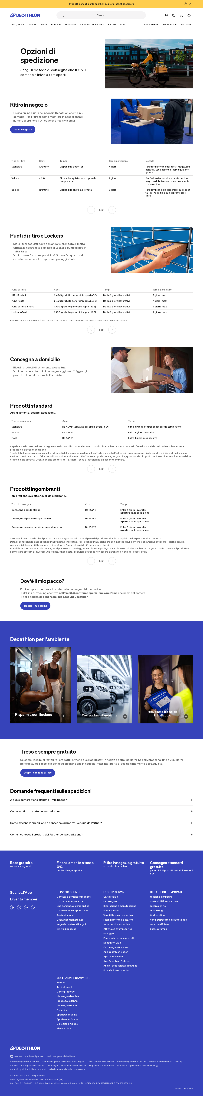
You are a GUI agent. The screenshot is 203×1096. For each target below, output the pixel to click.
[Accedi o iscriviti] (181, 15)
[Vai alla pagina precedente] (91, 210)
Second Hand (151, 24)
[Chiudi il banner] (190, 3)
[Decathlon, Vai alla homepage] (25, 15)
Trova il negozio (22, 129)
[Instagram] (33, 907)
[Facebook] (12, 907)
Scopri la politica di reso (38, 772)
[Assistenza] (174, 15)
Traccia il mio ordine (35, 605)
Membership (170, 24)
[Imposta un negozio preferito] (166, 15)
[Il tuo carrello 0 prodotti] (189, 15)
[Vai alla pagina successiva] (112, 210)
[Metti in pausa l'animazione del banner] (185, 3)
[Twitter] (19, 907)
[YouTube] (26, 907)
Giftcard (186, 24)
